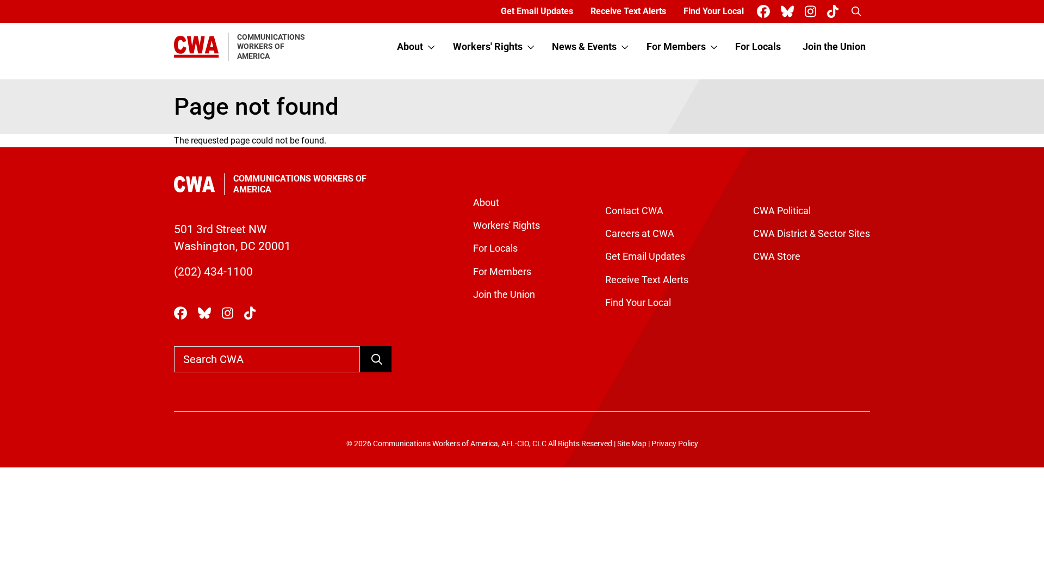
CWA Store (776, 256)
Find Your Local (713, 11)
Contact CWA (634, 210)
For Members (676, 46)
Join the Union (834, 46)
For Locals (758, 46)
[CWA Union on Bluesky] (789, 12)
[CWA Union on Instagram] (813, 12)
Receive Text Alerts (628, 11)
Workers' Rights (488, 46)
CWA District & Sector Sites (811, 233)
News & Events (584, 46)
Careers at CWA (639, 233)
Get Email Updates (537, 11)
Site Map (632, 443)
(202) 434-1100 (213, 271)
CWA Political (782, 210)
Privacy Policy (674, 443)
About (410, 46)
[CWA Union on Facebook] (765, 12)
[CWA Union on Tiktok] (835, 12)
